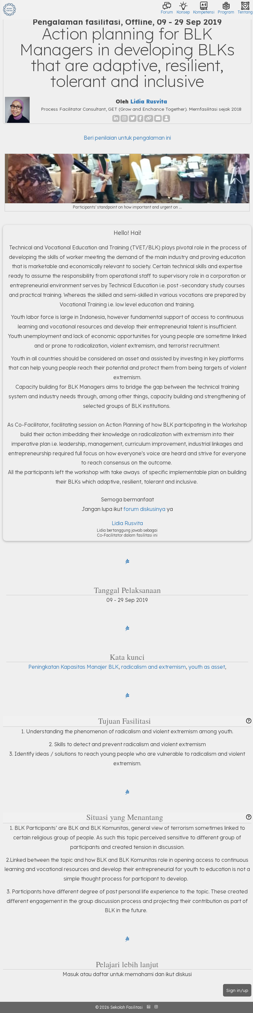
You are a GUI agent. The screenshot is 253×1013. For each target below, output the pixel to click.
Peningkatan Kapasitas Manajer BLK (73, 666)
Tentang (245, 12)
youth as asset (206, 666)
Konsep (183, 12)
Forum (167, 12)
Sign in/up (237, 990)
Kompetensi (203, 12)
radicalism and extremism (153, 666)
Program (226, 12)
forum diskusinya (144, 509)
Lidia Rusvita (148, 101)
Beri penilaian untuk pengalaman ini (127, 137)
